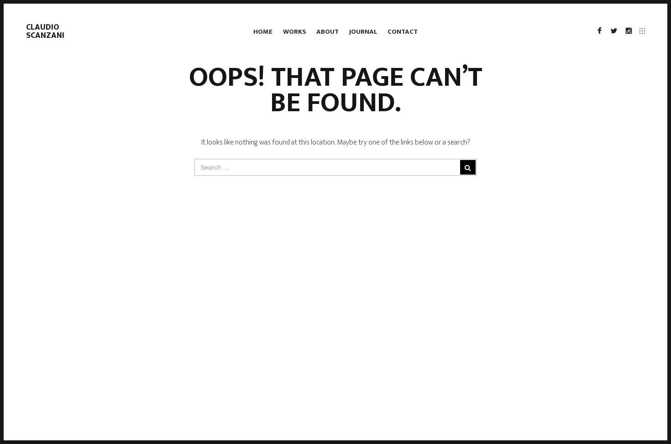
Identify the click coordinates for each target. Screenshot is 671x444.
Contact (403, 31)
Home (263, 31)
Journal (363, 31)
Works (294, 31)
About (327, 31)
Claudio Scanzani (45, 31)
